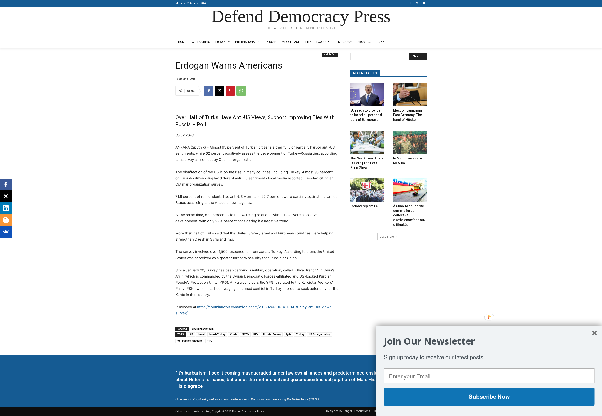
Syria (288, 334)
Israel (201, 334)
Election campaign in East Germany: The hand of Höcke (409, 115)
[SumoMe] (6, 232)
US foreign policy (319, 334)
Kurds (233, 334)
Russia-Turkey (272, 334)
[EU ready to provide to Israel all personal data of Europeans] (367, 94)
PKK (255, 334)
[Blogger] (6, 220)
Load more (387, 236)
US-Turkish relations (189, 340)
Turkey (300, 334)
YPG (209, 340)
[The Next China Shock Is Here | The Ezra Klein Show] (367, 142)
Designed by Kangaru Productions (193, 32)
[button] (489, 341)
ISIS (191, 334)
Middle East (330, 54)
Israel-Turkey (217, 334)
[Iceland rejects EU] (367, 190)
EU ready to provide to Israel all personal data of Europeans (366, 115)
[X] (417, 3)
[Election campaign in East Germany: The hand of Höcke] (410, 94)
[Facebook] (411, 3)
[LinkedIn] (6, 208)
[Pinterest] (230, 91)
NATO (245, 334)
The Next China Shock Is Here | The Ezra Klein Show (366, 162)
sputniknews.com (203, 328)
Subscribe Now (489, 396)
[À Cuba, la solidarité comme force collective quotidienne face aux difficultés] (410, 190)
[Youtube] (424, 3)
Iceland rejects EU (364, 206)
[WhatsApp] (241, 91)
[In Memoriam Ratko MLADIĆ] (410, 142)
